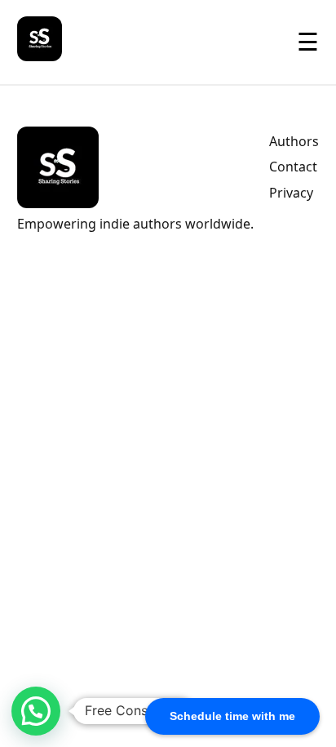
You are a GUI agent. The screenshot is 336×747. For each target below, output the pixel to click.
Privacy (291, 193)
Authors (294, 141)
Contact (293, 167)
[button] (35, 711)
